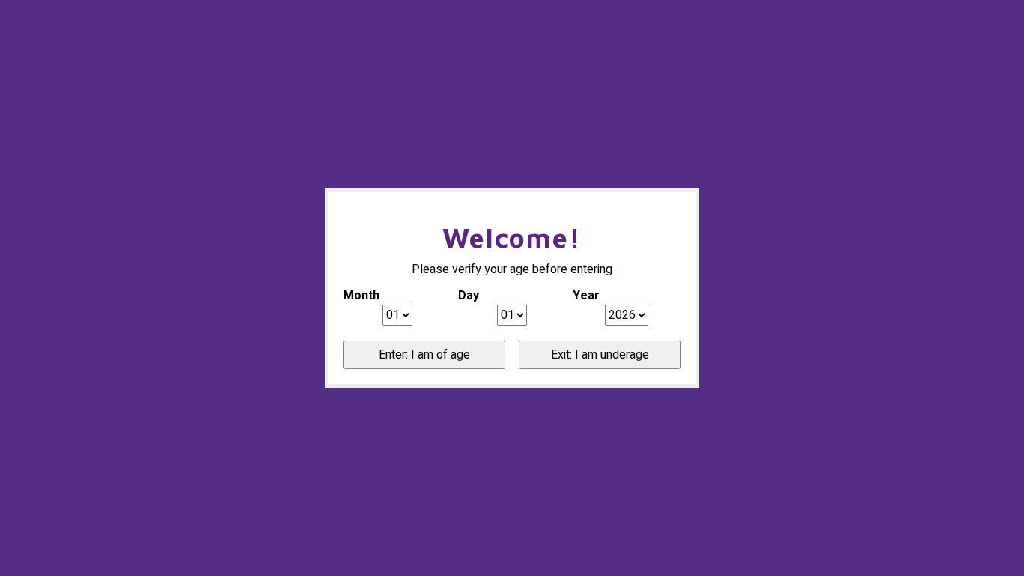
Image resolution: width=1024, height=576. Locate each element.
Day (468, 295)
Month (361, 295)
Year (586, 295)
